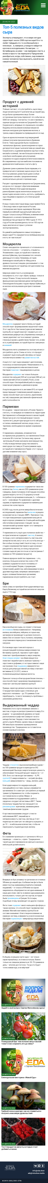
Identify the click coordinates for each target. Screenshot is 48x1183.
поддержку (22, 666)
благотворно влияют (11, 658)
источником (8, 630)
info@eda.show (38, 1171)
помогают (15, 370)
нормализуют (17, 918)
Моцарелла (8, 324)
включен (31, 512)
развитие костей (32, 357)
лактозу (31, 535)
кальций (6, 781)
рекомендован (9, 806)
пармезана (20, 486)
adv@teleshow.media (36, 1173)
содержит (17, 374)
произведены (13, 898)
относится (14, 765)
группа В (6, 778)
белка (15, 489)
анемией (8, 345)
